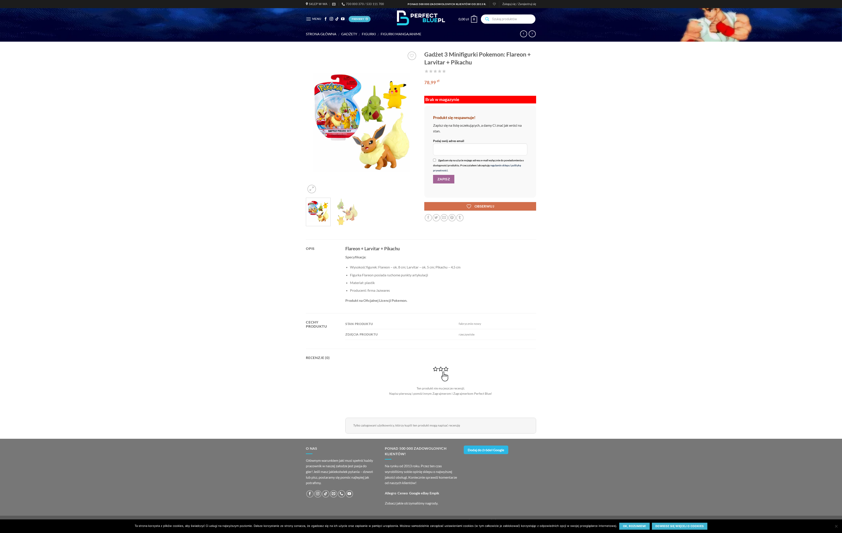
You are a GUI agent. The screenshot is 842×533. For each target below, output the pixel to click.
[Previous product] (532, 33)
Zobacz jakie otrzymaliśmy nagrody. (411, 503)
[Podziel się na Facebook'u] (428, 217)
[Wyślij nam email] (333, 493)
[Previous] (314, 122)
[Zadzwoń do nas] (341, 493)
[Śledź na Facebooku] (325, 19)
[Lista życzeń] (494, 4)
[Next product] (523, 33)
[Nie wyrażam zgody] (836, 527)
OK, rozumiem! (634, 526)
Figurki (369, 34)
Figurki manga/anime (401, 34)
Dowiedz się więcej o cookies (679, 526)
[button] (519, 4)
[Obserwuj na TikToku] (337, 19)
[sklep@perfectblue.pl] (334, 4)
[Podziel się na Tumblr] (460, 217)
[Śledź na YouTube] (342, 19)
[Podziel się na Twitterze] (436, 217)
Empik (434, 493)
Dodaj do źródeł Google (486, 450)
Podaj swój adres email (448, 141)
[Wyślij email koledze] (444, 217)
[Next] (410, 122)
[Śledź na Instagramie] (331, 19)
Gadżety (349, 34)
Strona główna (321, 34)
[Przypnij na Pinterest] (452, 217)
